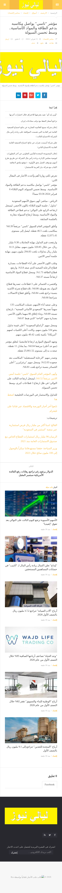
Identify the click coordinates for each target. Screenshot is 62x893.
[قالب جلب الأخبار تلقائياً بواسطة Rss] (27, 877)
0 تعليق (17, 39)
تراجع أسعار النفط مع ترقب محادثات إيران (39, 120)
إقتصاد (25, 13)
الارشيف (43, 13)
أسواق (34, 13)
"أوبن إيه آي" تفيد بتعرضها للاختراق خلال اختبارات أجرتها (33, 114)
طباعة (51, 43)
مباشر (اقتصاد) (14, 13)
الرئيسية (53, 13)
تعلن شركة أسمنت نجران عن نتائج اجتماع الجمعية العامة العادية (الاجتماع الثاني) (33, 145)
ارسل (7, 39)
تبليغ (42, 43)
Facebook (50, 784)
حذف (33, 43)
